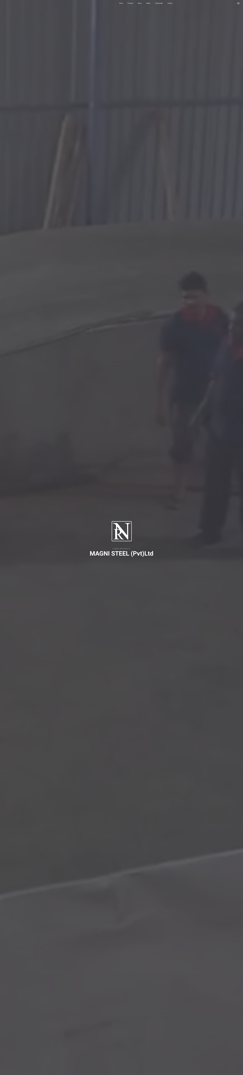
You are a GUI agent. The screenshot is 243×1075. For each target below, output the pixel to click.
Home (121, 3)
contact (170, 3)
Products (130, 3)
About (140, 3)
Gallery (148, 3)
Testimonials (159, 3)
